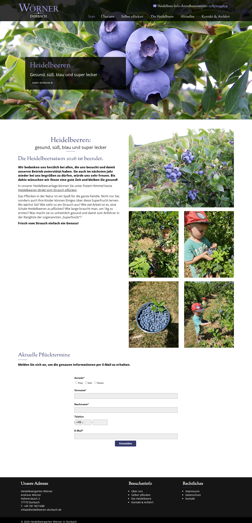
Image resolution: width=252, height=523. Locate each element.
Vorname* (80, 390)
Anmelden (125, 443)
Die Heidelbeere (162, 16)
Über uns (107, 16)
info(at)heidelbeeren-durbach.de (41, 509)
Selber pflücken (132, 16)
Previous (7, 59)
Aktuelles (187, 16)
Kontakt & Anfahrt (216, 16)
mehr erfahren (41, 82)
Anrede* (79, 377)
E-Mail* (78, 430)
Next (244, 59)
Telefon (79, 416)
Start (91, 16)
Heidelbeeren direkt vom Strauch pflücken (47, 190)
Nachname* (81, 404)
